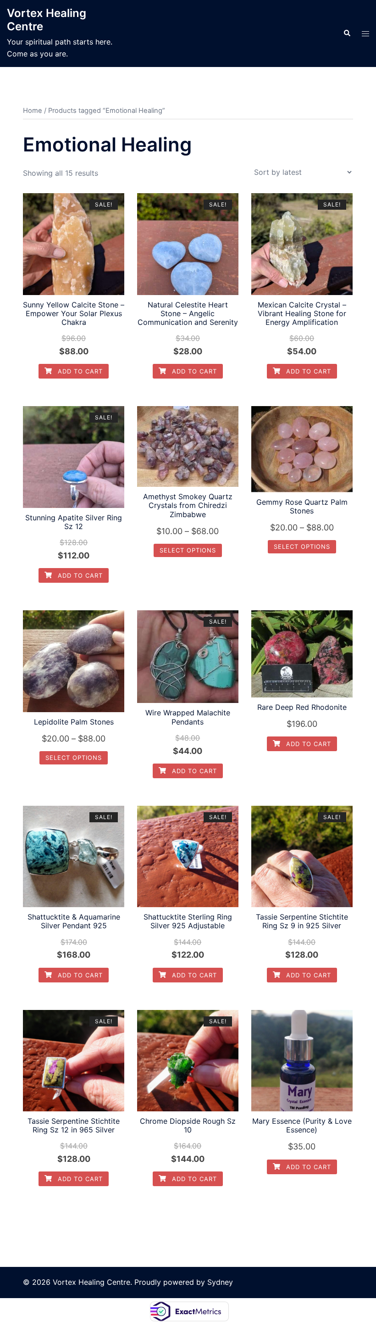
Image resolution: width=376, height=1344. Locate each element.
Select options (188, 550)
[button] (346, 33)
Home (32, 110)
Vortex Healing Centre (46, 19)
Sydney (220, 1282)
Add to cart (79, 371)
